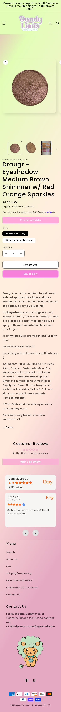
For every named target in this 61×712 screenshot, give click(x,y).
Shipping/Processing (18, 573)
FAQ (8, 566)
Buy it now (31, 274)
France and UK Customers (22, 587)
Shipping (6, 206)
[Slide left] (3, 148)
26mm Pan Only (15, 233)
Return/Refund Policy (19, 580)
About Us (12, 559)
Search (10, 552)
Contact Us (13, 594)
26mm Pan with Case (18, 240)
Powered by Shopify (43, 705)
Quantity (7, 247)
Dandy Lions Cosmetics (25, 705)
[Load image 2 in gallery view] (30, 148)
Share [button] (9, 427)
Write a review (30, 461)
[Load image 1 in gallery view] (15, 148)
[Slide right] (57, 148)
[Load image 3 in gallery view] (46, 148)
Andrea (55, 496)
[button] (3, 23)
